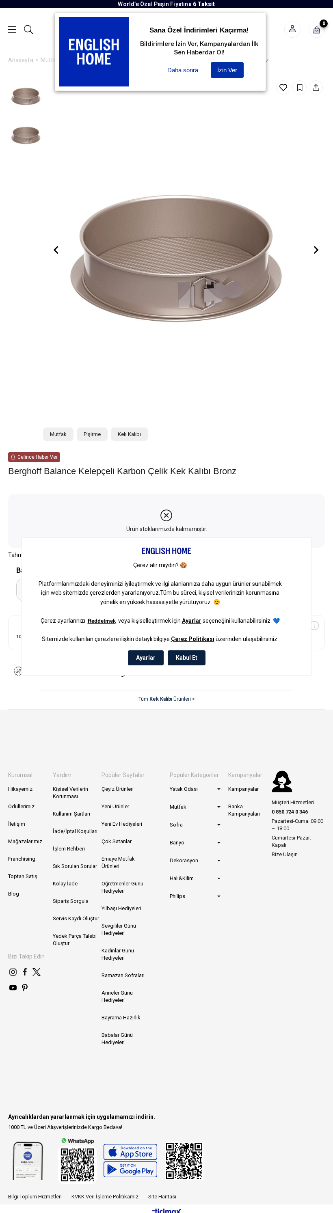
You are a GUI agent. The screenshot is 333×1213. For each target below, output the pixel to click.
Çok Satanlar (117, 841)
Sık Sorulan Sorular (75, 866)
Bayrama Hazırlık (121, 1017)
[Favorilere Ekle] (283, 87)
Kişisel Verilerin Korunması (70, 792)
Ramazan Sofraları (123, 975)
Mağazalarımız (25, 841)
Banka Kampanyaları (244, 810)
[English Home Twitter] (36, 972)
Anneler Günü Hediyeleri (117, 996)
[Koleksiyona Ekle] (299, 87)
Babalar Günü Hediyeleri (117, 1038)
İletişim (16, 824)
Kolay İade (65, 884)
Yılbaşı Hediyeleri (121, 908)
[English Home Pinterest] (25, 988)
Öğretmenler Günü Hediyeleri (122, 887)
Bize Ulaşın (285, 854)
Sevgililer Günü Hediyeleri (119, 929)
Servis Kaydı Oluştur (76, 918)
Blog (13, 894)
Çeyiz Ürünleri (118, 789)
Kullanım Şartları (71, 814)
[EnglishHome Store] (130, 1161)
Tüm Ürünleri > (166, 699)
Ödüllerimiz (21, 806)
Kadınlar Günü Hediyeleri (118, 954)
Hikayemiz (20, 789)
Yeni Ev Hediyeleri (122, 824)
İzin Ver (227, 70)
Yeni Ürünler (115, 806)
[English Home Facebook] (25, 972)
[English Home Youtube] (13, 988)
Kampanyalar (243, 789)
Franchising (21, 859)
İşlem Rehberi (69, 849)
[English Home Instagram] (13, 972)
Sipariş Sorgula (71, 901)
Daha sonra (182, 70)
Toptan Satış (22, 876)
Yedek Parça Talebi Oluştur (75, 939)
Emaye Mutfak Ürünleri (118, 862)
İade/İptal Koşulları (75, 831)
